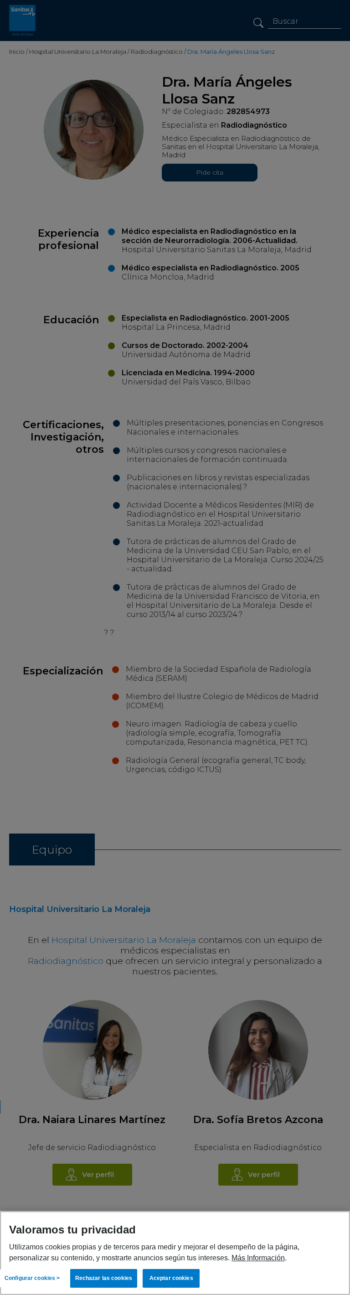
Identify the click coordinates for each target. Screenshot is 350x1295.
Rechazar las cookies (103, 1278)
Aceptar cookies (171, 1278)
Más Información (258, 1258)
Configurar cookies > (32, 1278)
